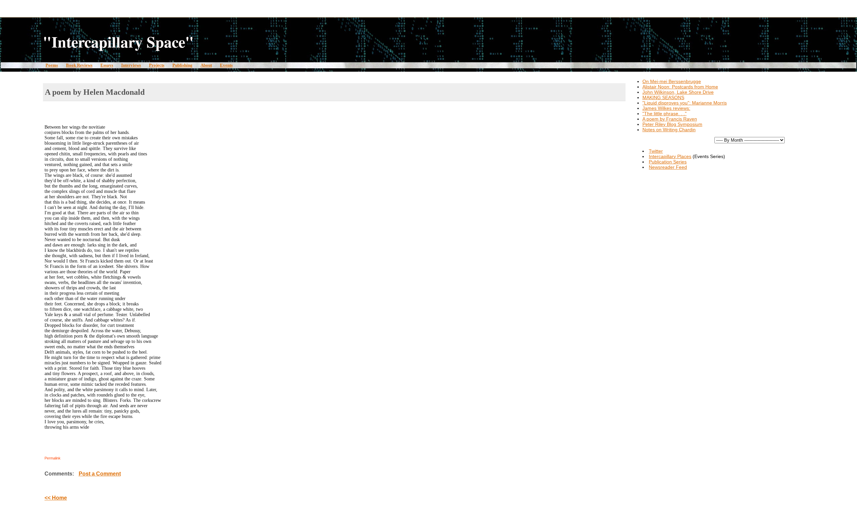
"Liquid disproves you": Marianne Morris (684, 102)
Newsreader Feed (668, 167)
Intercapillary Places (670, 156)
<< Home (56, 498)
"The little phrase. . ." (664, 113)
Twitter (656, 151)
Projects (156, 65)
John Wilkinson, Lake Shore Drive (678, 92)
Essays (106, 65)
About (206, 65)
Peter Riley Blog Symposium (672, 124)
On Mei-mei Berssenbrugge (671, 81)
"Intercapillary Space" (118, 41)
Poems (52, 65)
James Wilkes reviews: (666, 108)
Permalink (53, 458)
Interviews (131, 65)
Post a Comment (100, 474)
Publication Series (668, 161)
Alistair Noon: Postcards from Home (680, 86)
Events (226, 65)
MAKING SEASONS (663, 97)
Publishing (182, 65)
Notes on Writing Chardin (669, 129)
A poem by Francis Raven (669, 119)
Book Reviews (79, 65)
